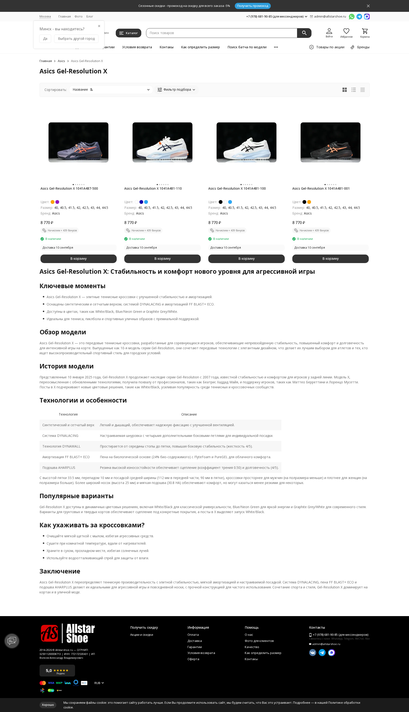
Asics (61, 61)
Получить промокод (252, 6)
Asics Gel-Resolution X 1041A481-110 (153, 188)
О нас (249, 635)
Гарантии (107, 47)
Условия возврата (137, 47)
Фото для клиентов (259, 641)
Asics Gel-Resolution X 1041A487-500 (69, 188)
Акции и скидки (141, 635)
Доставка (194, 641)
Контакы (166, 47)
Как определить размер (200, 47)
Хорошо (48, 705)
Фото (79, 16)
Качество (252, 647)
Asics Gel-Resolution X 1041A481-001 (321, 188)
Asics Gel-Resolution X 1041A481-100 (237, 188)
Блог (89, 16)
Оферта (193, 659)
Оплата (193, 635)
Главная (64, 16)
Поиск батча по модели (247, 47)
